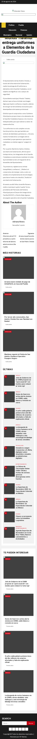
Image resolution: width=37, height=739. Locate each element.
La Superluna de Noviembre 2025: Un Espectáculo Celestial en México (24, 490)
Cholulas (8, 259)
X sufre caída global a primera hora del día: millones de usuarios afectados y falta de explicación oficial (24, 415)
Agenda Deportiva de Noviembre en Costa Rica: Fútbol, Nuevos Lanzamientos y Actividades (24, 535)
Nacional (19, 35)
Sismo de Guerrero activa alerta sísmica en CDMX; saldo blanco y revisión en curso (23, 398)
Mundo (18, 408)
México (18, 375)
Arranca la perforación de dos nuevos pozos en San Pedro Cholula (26, 237)
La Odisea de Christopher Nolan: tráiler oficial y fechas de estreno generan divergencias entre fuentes (23, 473)
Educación (12, 30)
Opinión (29, 35)
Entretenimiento (21, 464)
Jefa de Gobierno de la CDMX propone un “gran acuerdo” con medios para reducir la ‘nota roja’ (23, 382)
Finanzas (24, 30)
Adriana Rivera (18, 222)
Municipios (7, 35)
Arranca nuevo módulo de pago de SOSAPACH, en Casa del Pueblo (17, 283)
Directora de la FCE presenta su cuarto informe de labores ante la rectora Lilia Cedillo (9, 240)
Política (11, 25)
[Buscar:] (14, 723)
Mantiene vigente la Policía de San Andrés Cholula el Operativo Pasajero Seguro (17, 356)
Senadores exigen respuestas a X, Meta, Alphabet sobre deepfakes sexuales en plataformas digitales (24, 453)
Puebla (21, 25)
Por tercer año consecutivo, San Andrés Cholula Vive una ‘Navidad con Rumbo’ (18, 319)
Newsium (13, 737)
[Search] (34, 25)
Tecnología (19, 445)
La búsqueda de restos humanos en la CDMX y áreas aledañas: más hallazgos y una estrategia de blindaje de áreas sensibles (24, 433)
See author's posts (18, 225)
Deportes (19, 526)
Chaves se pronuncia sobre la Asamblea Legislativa (23, 518)
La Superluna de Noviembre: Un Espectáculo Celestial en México (24, 505)
